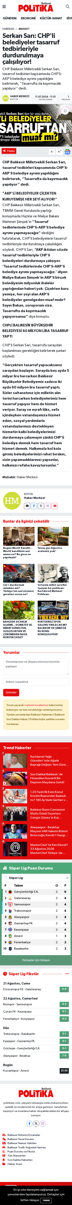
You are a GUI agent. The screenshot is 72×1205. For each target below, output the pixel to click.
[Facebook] (34, 506)
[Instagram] (48, 506)
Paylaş (11, 151)
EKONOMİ (28, 18)
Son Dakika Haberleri (20, 1160)
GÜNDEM (9, 18)
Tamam (46, 1200)
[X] (36, 1124)
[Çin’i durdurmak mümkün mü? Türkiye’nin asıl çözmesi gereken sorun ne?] (19, 573)
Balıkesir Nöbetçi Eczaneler (24, 1135)
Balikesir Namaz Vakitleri (22, 1143)
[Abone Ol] (67, 151)
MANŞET (24, 29)
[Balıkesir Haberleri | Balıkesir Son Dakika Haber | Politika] (35, 7)
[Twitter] (41, 506)
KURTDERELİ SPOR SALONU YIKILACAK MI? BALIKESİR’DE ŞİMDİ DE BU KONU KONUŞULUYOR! (52, 628)
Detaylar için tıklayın (36, 960)
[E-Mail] (27, 506)
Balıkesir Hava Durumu (21, 1139)
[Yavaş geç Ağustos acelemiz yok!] (53, 536)
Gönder (11, 692)
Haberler (8, 29)
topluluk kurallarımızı (36, 705)
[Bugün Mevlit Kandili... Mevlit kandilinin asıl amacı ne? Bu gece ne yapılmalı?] (19, 536)
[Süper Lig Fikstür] (67, 974)
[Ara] (68, 6)
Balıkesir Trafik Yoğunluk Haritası (27, 1147)
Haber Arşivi (15, 1164)
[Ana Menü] (4, 6)
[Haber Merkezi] (12, 500)
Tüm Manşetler (17, 1155)
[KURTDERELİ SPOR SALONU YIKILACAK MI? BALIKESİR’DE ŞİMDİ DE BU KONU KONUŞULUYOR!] (53, 610)
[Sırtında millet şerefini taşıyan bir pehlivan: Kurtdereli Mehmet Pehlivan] (53, 573)
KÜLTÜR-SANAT (51, 18)
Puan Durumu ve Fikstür (21, 1151)
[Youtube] (55, 506)
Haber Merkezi (34, 497)
